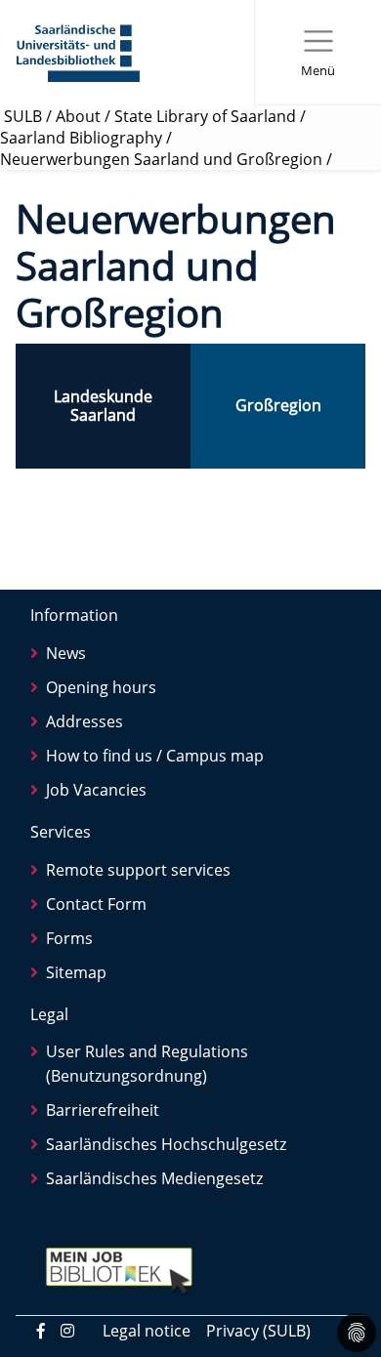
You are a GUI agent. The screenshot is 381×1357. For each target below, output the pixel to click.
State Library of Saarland (205, 116)
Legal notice (146, 1330)
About (78, 116)
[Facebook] (41, 1330)
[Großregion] (277, 406)
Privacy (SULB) (258, 1330)
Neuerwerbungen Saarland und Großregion (161, 159)
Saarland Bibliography (81, 137)
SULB (23, 116)
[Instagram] (67, 1330)
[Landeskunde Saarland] (103, 406)
